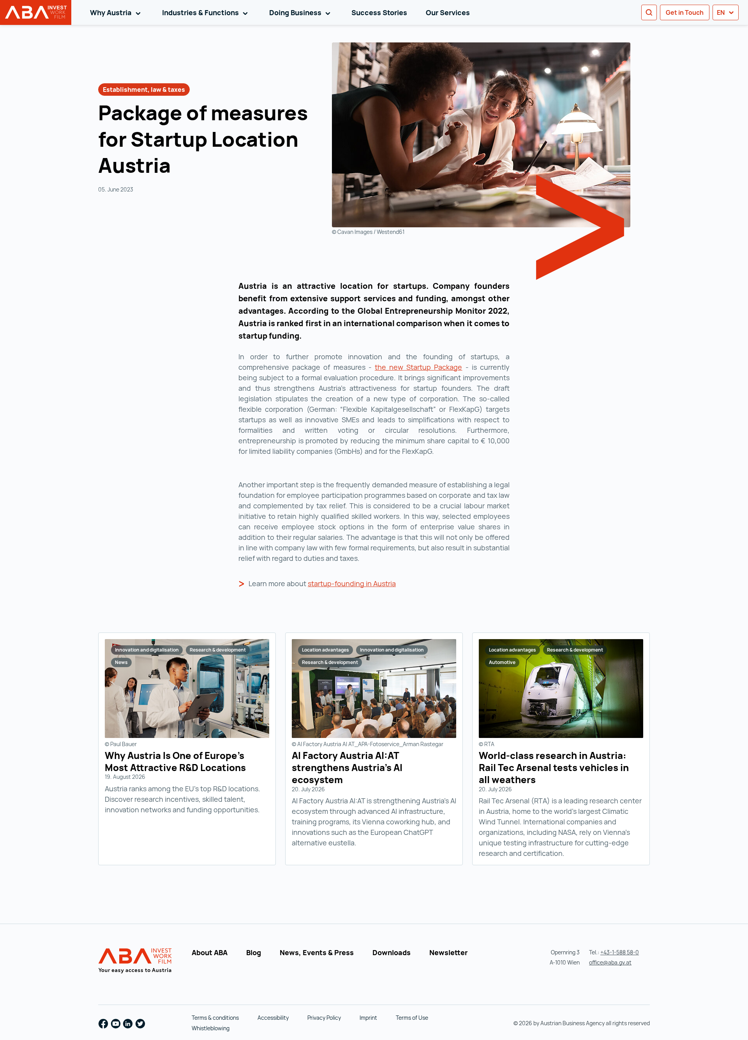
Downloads (391, 952)
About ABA (210, 952)
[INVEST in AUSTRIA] (136, 961)
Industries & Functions (206, 12)
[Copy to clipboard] (181, 167)
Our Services (448, 12)
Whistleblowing (210, 1028)
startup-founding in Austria (352, 583)
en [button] (721, 12)
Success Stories (379, 12)
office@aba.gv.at (610, 962)
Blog (253, 952)
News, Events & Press (317, 952)
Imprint (368, 1017)
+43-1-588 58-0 (619, 952)
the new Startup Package (418, 367)
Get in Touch (685, 12)
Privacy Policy (324, 1017)
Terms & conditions (215, 1017)
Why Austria (116, 12)
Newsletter (448, 952)
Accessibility (273, 1017)
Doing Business (301, 12)
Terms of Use (412, 1017)
